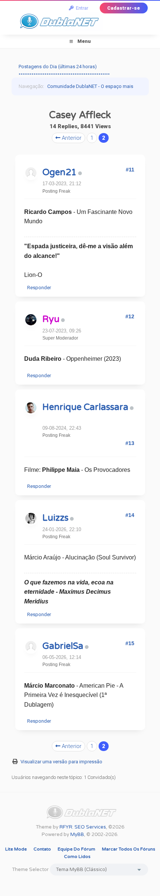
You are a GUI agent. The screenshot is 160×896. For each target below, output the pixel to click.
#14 (129, 515)
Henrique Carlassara (85, 407)
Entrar (81, 8)
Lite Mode (16, 849)
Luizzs (55, 517)
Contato (42, 849)
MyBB (77, 834)
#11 (130, 170)
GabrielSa (62, 646)
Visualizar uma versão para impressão (61, 761)
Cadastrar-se (123, 8)
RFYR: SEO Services (83, 827)
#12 (129, 316)
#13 (129, 443)
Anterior (70, 138)
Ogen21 (59, 172)
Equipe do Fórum (76, 849)
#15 (129, 643)
